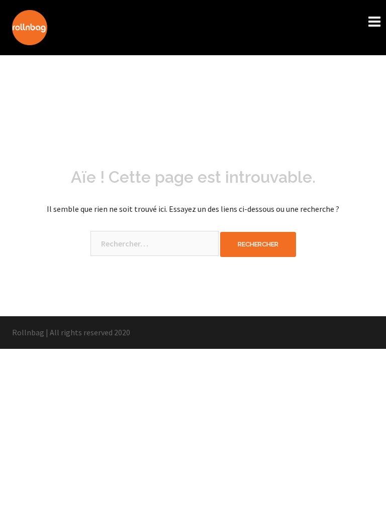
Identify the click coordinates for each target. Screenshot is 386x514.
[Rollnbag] (29, 27)
